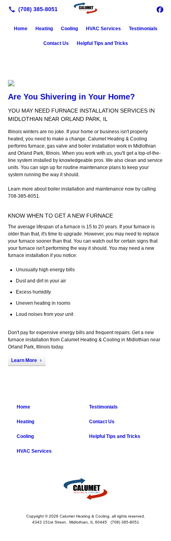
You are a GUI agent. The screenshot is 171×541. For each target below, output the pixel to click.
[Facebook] (159, 9)
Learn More (24, 360)
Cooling (69, 28)
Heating (44, 28)
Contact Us (56, 43)
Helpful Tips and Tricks (102, 43)
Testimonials (143, 28)
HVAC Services (103, 28)
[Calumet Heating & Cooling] (85, 8)
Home (20, 28)
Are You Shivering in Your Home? (71, 96)
